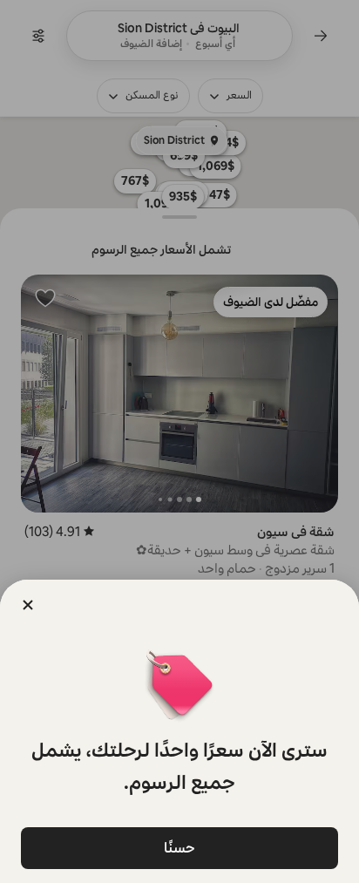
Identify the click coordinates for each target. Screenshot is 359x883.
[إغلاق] (28, 605)
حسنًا (179, 848)
